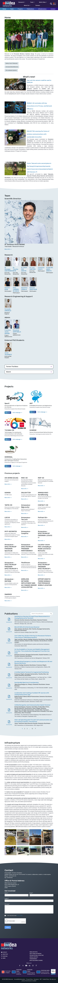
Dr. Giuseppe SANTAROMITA (9, 269)
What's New (43, 2)
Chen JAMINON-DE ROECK (16, 289)
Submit (7, 927)
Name (6, 893)
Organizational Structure (37, 955)
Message (7, 904)
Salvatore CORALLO (24, 288)
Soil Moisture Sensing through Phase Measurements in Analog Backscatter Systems (32, 617)
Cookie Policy (46, 979)
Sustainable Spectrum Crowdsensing (26, 682)
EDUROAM (5, 956)
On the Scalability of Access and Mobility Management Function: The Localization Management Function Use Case (32, 651)
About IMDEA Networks (35, 953)
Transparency (33, 958)
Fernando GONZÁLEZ (8, 309)
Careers (37, 5)
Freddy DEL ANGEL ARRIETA (49, 269)
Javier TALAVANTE (8, 353)
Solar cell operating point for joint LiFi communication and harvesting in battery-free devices (33, 720)
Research (21, 2)
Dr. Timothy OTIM (15, 269)
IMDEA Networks (8, 946)
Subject (7, 898)
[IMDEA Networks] (9, 4)
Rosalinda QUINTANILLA (17, 331)
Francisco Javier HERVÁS (8, 331)
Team (32, 2)
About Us (27, 5)
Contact (5, 952)
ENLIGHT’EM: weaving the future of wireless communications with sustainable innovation (38, 134)
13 (32, 728)
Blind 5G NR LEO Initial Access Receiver (26, 627)
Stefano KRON (7, 288)
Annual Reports (34, 957)
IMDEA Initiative (33, 952)
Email (31, 893)
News (4, 958)
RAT (41, 979)
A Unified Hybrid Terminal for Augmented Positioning (31, 672)
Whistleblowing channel (36, 960)
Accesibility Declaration (19, 979)
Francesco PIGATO (41, 268)
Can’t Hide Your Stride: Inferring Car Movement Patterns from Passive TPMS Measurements (32, 636)
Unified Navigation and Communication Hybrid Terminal (32, 705)
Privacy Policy (20, 915)
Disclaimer (36, 979)
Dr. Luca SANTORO (33, 268)
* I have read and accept (14, 915)
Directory (5, 954)
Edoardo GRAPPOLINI (33, 288)
